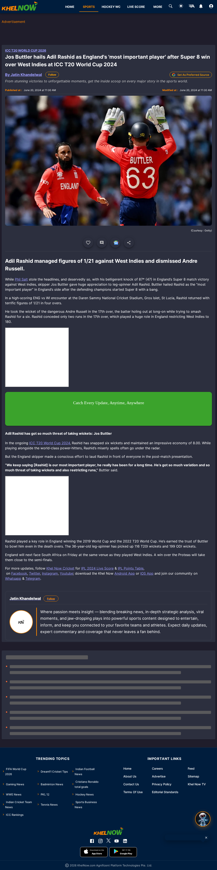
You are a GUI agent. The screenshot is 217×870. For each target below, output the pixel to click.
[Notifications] (201, 6)
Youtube (66, 573)
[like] (88, 243)
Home (127, 768)
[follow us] (115, 243)
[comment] (102, 243)
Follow (52, 74)
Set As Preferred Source (193, 74)
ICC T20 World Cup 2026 (25, 50)
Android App (124, 573)
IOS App (146, 573)
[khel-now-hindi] (191, 7)
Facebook (19, 573)
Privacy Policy (161, 784)
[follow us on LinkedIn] (125, 841)
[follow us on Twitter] (108, 841)
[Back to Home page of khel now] (20, 6)
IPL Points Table (130, 568)
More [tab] (157, 6)
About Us (129, 776)
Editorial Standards (165, 792)
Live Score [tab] (136, 6)
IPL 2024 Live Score (97, 568)
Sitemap (193, 776)
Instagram (50, 573)
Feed (191, 768)
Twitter (34, 573)
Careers (157, 768)
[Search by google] (170, 7)
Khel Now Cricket (60, 568)
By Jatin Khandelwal (23, 74)
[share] (129, 243)
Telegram (32, 578)
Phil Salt (21, 279)
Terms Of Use (133, 792)
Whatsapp (13, 578)
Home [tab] (69, 6)
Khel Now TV (197, 784)
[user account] (211, 6)
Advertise (159, 776)
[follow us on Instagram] (100, 841)
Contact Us (131, 784)
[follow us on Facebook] (92, 841)
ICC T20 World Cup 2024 (49, 443)
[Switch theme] (181, 6)
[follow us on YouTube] (116, 841)
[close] (206, 837)
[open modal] (202, 819)
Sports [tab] (89, 6)
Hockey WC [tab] (111, 6)
